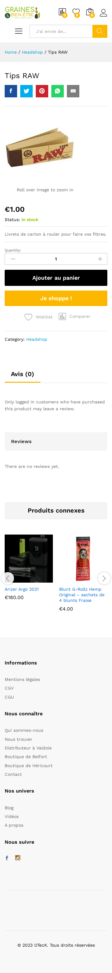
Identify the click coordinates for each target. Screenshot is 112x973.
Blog (9, 807)
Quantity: (13, 250)
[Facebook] (7, 858)
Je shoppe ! (56, 298)
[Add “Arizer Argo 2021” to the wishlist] (42, 579)
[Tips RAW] (11, 91)
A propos (14, 825)
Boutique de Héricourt (29, 765)
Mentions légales (22, 679)
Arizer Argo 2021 (22, 589)
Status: (12, 219)
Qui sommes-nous (24, 730)
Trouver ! (99, 31)
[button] (75, 316)
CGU (9, 697)
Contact (13, 774)
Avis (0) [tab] (22, 374)
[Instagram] (17, 858)
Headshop (36, 339)
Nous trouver (18, 739)
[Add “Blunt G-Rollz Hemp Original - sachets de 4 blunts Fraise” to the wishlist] (96, 579)
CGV (9, 688)
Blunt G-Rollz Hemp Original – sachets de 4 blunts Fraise (82, 595)
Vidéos (12, 816)
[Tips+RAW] (26, 91)
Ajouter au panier (56, 277)
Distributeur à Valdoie (28, 747)
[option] (29, 572)
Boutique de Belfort (26, 756)
